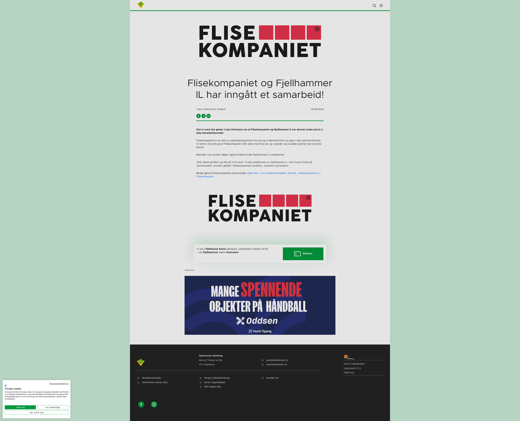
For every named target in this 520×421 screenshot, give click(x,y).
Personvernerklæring (58, 383)
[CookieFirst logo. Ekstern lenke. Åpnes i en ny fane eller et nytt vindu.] (6, 386)
